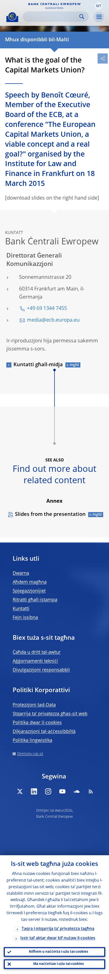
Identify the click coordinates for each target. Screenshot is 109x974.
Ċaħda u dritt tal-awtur (37, 652)
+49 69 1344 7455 (47, 308)
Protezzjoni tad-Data (34, 705)
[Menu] (99, 17)
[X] (20, 791)
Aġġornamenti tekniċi (35, 661)
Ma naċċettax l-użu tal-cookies (58, 964)
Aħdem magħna (30, 582)
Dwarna (21, 573)
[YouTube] (62, 791)
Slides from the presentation (50, 514)
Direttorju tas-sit (30, 754)
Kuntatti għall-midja (38, 364)
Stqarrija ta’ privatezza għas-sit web (50, 714)
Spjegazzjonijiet (29, 591)
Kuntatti (21, 609)
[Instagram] (48, 791)
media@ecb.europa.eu (53, 320)
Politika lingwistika (32, 740)
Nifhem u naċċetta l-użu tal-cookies (58, 951)
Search (82, 16)
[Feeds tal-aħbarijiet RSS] (91, 791)
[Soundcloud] (76, 791)
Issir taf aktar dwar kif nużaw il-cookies (57, 938)
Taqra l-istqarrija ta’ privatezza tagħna (58, 929)
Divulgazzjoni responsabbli (41, 670)
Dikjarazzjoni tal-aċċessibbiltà (44, 731)
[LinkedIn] (34, 791)
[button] (98, 6)
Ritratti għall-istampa (35, 600)
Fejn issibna (25, 617)
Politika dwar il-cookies (37, 722)
